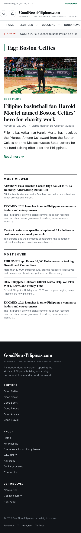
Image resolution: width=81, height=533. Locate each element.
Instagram (27, 525)
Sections (26, 24)
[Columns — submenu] (59, 25)
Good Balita (11, 391)
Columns (48, 24)
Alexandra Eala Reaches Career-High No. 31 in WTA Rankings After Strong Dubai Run (38, 187)
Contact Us (11, 472)
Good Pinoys (12, 99)
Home (10, 24)
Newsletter (71, 3)
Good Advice (11, 414)
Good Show (11, 397)
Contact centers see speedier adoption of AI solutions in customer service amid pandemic (39, 232)
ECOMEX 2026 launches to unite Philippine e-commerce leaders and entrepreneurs (40, 208)
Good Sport (11, 402)
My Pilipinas (11, 443)
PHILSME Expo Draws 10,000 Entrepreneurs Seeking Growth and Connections (39, 263)
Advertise (9, 460)
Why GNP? (10, 455)
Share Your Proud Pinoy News (22, 449)
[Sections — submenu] (36, 25)
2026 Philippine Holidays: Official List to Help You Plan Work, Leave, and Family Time (39, 284)
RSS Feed (9, 501)
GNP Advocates (13, 466)
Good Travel (11, 419)
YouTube (39, 525)
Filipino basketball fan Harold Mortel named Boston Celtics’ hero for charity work (39, 112)
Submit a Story (13, 495)
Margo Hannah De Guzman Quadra (52, 125)
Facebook (9, 525)
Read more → (14, 156)
